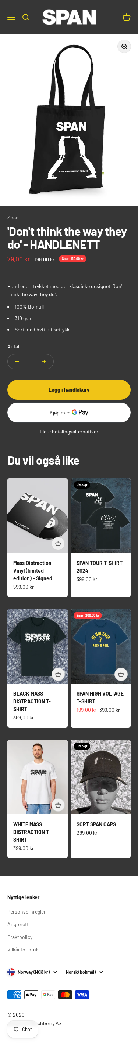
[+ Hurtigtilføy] (58, 543)
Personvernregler (26, 911)
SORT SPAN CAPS (96, 824)
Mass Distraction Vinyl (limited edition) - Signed (32, 570)
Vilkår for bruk (23, 949)
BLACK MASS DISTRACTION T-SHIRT (32, 701)
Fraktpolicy (19, 937)
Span (13, 217)
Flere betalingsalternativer (69, 431)
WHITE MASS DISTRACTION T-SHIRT (32, 832)
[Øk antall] (44, 361)
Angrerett (18, 924)
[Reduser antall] (17, 361)
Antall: (14, 346)
